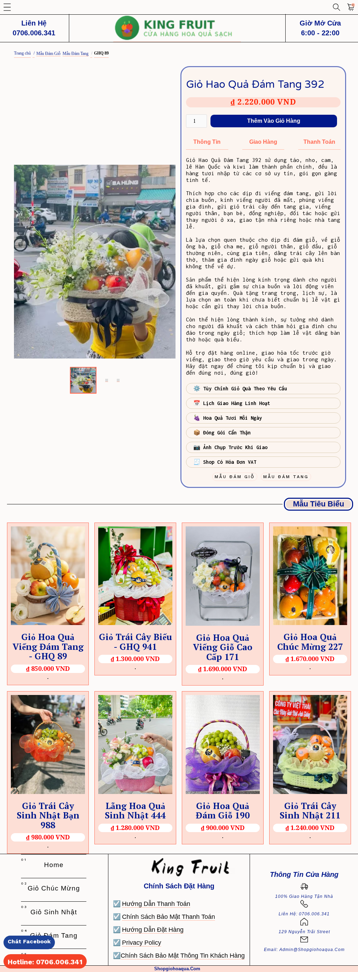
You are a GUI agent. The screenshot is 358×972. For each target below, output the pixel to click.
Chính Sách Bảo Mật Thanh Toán (168, 916)
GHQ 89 (101, 53)
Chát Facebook (29, 941)
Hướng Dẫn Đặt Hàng (153, 929)
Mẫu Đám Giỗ (48, 53)
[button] (7, 7)
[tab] (83, 380)
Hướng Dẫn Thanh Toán (156, 903)
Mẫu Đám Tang (75, 53)
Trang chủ (22, 53)
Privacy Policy (141, 942)
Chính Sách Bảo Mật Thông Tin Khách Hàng (183, 955)
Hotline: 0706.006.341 (45, 962)
